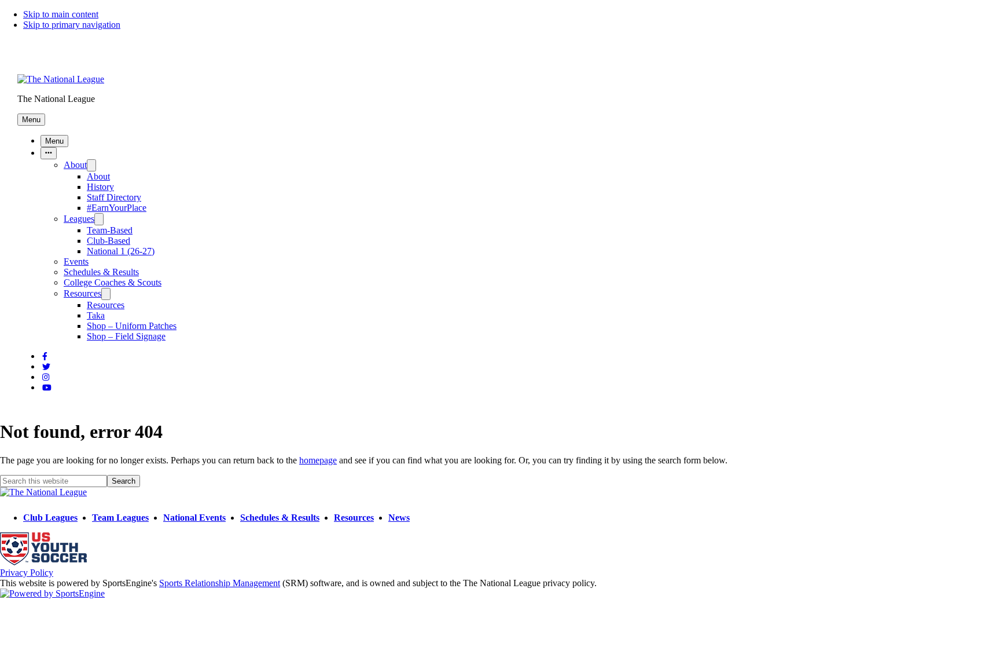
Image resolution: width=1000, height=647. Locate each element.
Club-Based (108, 241)
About (75, 165)
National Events (194, 517)
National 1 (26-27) (121, 251)
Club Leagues (50, 517)
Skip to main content (60, 14)
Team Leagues (120, 517)
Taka (96, 315)
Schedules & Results (101, 272)
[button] (31, 120)
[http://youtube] (47, 387)
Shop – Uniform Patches (132, 326)
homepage (318, 460)
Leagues (79, 219)
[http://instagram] (45, 377)
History (100, 187)
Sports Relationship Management (219, 583)
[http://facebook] (44, 356)
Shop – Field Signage (126, 336)
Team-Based (110, 230)
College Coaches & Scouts (112, 282)
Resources (82, 293)
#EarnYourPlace (116, 208)
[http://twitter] (46, 367)
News (399, 517)
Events (76, 261)
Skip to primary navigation (71, 25)
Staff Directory (114, 197)
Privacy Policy (26, 572)
